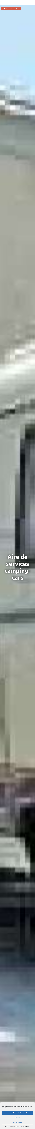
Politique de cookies (10, 1126)
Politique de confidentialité (22, 1126)
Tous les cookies (17, 1122)
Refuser (17, 1118)
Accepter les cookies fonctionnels (17, 1113)
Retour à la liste (11, 8)
